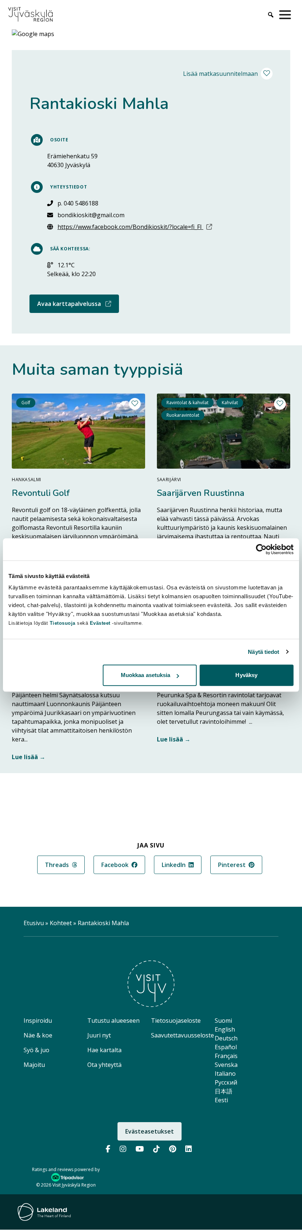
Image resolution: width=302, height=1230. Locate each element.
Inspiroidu (38, 1020)
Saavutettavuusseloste (182, 1035)
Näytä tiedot (263, 652)
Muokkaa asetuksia (146, 675)
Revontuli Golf (41, 493)
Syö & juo (36, 1050)
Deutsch (226, 1038)
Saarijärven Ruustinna (201, 493)
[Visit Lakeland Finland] (44, 1212)
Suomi (223, 1020)
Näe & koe (38, 1035)
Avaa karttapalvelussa (78, 303)
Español (226, 1047)
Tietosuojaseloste (176, 1020)
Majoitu (34, 1065)
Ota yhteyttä (104, 1065)
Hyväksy (246, 675)
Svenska (226, 1065)
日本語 (223, 1091)
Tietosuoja (63, 623)
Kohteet (61, 923)
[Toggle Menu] (286, 14)
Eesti (221, 1100)
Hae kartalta (104, 1050)
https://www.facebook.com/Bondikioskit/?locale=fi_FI (134, 226)
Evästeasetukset (149, 1131)
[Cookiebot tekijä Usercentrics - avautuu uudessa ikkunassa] (261, 549)
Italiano (225, 1073)
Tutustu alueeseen (113, 1020)
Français (226, 1056)
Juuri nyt (99, 1035)
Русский (226, 1082)
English (225, 1029)
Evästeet (101, 623)
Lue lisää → (28, 757)
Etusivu (34, 923)
